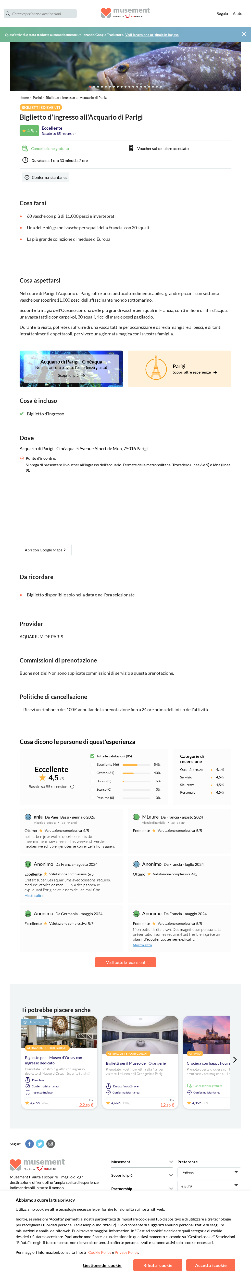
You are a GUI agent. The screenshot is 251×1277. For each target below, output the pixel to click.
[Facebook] (29, 1143)
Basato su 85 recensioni (59, 133)
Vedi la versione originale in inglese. (152, 35)
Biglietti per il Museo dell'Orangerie (136, 1063)
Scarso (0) (104, 789)
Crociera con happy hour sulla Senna (217, 1063)
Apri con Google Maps (44, 549)
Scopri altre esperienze (192, 372)
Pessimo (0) (105, 798)
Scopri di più (68, 375)
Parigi (37, 97)
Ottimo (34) (105, 773)
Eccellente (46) (108, 764)
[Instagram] (50, 1143)
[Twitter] (39, 1143)
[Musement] (125, 13)
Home (24, 97)
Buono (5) (104, 781)
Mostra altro (34, 895)
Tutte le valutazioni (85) (114, 756)
